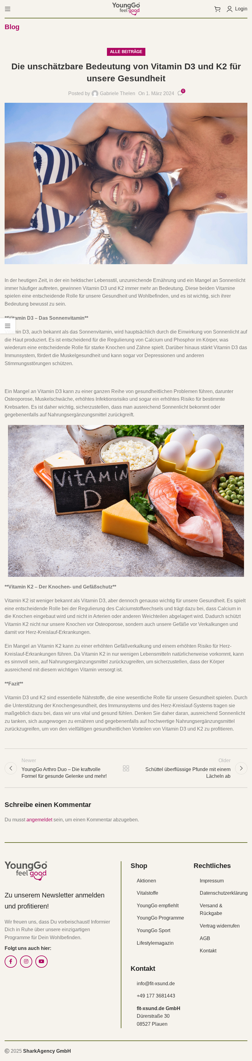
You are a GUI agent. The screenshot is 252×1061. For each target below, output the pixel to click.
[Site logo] (126, 8)
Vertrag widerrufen (220, 925)
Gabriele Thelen (117, 93)
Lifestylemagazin (155, 943)
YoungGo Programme (160, 917)
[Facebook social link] (11, 961)
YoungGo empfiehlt (158, 905)
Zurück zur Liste (126, 768)
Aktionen (146, 880)
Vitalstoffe (147, 893)
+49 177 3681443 (156, 995)
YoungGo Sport (153, 930)
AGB (205, 938)
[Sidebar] (7, 326)
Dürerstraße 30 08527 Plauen (158, 1016)
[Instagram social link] (26, 961)
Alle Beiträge (126, 51)
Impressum (212, 880)
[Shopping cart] (217, 9)
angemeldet (39, 819)
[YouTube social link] (41, 961)
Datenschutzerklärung (224, 893)
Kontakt (208, 950)
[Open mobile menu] (8, 9)
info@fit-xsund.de (156, 983)
